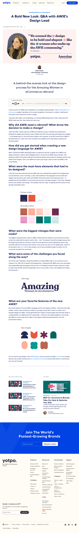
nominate (59, 356)
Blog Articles (46, 395)
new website (24, 247)
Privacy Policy (25, 524)
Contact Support (70, 464)
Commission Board (59, 472)
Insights (45, 470)
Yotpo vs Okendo (58, 484)
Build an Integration (59, 470)
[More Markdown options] (24, 27)
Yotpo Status (69, 480)
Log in (63, 3)
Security (33, 524)
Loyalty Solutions (46, 487)
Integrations (45, 468)
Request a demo (50, 444)
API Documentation (71, 476)
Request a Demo (34, 491)
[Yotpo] (7, 3)
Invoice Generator (46, 507)
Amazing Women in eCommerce (39, 12)
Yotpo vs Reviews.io (59, 494)
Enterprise (42, 3)
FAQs (67, 483)
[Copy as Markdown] (21, 27)
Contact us (33, 486)
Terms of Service (16, 524)
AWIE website (35, 356)
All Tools (44, 513)
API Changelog (70, 478)
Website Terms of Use (43, 524)
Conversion (54, 395)
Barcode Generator (47, 504)
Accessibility (15, 528)
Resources (45, 464)
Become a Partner (58, 464)
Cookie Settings (6, 528)
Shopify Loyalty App (47, 484)
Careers (32, 488)
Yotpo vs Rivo (57, 496)
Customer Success (35, 493)
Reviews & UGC (34, 464)
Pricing (34, 3)
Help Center (69, 466)
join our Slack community (37, 359)
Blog (43, 466)
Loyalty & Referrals (35, 466)
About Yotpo (33, 484)
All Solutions (45, 493)
